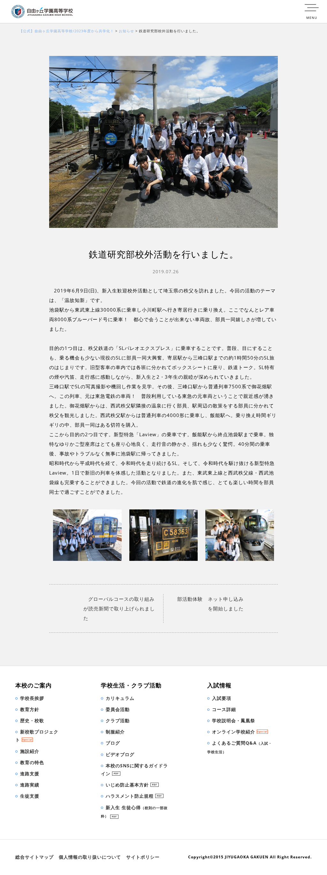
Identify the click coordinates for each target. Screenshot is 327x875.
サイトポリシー (143, 857)
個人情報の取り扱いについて (90, 857)
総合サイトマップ (34, 857)
